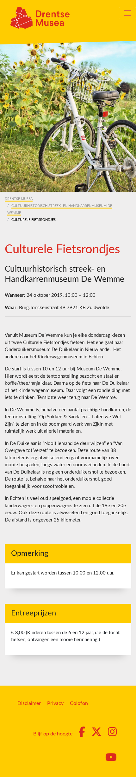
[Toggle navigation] (127, 13)
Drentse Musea (19, 199)
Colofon (79, 703)
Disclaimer (29, 703)
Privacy (55, 703)
